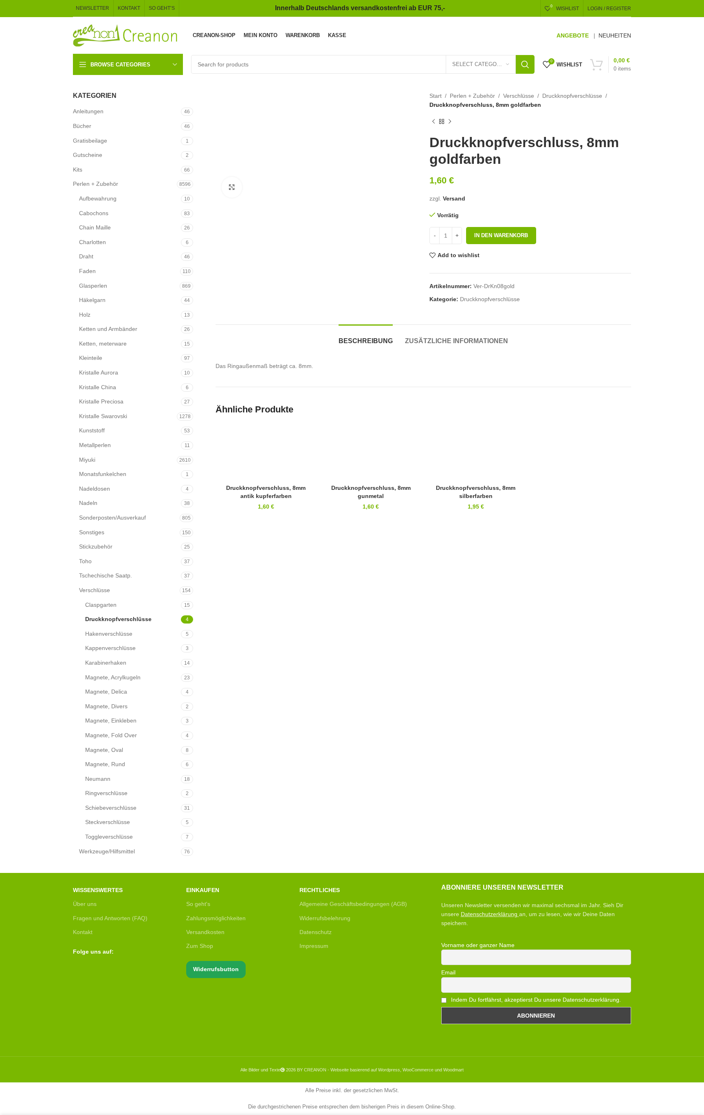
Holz (84, 314)
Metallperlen (95, 445)
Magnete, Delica (106, 691)
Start (435, 96)
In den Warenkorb (501, 235)
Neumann (97, 779)
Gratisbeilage (90, 140)
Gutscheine (87, 155)
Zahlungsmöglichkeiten (216, 918)
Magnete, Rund (105, 764)
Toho (85, 561)
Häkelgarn (92, 300)
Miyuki (87, 459)
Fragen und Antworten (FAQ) (110, 918)
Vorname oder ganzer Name (478, 945)
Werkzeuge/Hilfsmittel (107, 851)
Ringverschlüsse (106, 793)
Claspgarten (101, 605)
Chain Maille (95, 227)
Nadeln (88, 503)
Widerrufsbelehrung (324, 918)
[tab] (366, 336)
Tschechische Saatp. (105, 575)
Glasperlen (93, 285)
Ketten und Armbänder (108, 329)
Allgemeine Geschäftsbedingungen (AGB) (353, 904)
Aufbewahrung (98, 198)
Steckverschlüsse (107, 822)
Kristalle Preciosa (101, 401)
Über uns (85, 904)
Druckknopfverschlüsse (118, 619)
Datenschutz (315, 932)
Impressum (313, 946)
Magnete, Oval (104, 750)
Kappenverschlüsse (110, 648)
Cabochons (93, 213)
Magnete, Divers (106, 706)
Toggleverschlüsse (109, 836)
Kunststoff (92, 430)
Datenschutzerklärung (489, 914)
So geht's (198, 904)
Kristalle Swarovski (103, 416)
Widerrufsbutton (216, 969)
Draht (86, 256)
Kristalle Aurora (98, 372)
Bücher (82, 126)
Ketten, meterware (103, 343)
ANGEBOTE (573, 35)
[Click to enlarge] (232, 187)
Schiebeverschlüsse (110, 807)
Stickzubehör (95, 546)
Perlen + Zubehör (95, 184)
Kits (77, 169)
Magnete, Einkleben (110, 720)
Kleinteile (90, 358)
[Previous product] (433, 122)
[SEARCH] (525, 64)
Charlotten (92, 242)
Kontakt (82, 932)
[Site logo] (125, 35)
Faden (87, 271)
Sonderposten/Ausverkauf (112, 517)
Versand (454, 198)
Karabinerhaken (105, 662)
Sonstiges (91, 532)
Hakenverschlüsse (108, 633)
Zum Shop (199, 946)
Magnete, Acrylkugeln (113, 677)
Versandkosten (205, 932)
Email (448, 972)
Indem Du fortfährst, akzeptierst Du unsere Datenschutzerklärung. (535, 999)
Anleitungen (88, 111)
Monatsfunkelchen (102, 474)
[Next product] (450, 122)
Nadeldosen (94, 488)
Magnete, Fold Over (111, 735)
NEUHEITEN (614, 35)
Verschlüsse (94, 590)
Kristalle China (97, 387)
